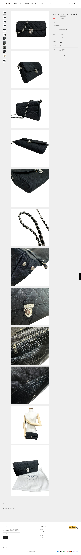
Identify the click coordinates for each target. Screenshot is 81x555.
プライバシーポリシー (44, 543)
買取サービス (48, 3)
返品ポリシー (42, 535)
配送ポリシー (42, 537)
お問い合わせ (42, 539)
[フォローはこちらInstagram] (6, 547)
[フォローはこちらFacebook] (3, 547)
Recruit (41, 533)
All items (15, 3)
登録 (5, 537)
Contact (37, 3)
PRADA (54, 11)
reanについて (42, 529)
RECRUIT (80, 276)
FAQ (32, 3)
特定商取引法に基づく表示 (45, 541)
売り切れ (65, 55)
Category (27, 3)
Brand (21, 3)
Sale (42, 3)
